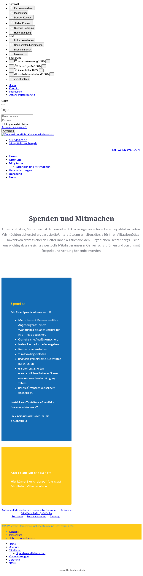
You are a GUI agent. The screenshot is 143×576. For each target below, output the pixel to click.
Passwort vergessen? (14, 127)
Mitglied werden (126, 149)
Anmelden (8, 130)
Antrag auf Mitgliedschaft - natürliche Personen (29, 510)
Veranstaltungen (20, 170)
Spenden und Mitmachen (33, 166)
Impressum (15, 91)
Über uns (15, 159)
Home (12, 85)
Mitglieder (16, 163)
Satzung (55, 516)
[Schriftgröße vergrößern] (43, 66)
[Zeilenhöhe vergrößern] (41, 70)
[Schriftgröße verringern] (11, 66)
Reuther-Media (77, 570)
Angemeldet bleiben (17, 124)
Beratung (15, 173)
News (13, 177)
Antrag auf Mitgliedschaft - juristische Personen (42, 513)
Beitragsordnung (36, 516)
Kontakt (14, 88)
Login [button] (4, 100)
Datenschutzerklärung (22, 94)
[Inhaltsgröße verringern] (11, 61)
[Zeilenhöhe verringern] (11, 70)
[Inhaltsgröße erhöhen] (47, 61)
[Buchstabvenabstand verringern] (11, 74)
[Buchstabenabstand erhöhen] (51, 74)
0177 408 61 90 (18, 140)
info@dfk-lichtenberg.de (23, 143)
